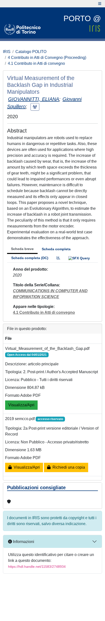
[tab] (58, 258)
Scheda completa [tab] (56, 249)
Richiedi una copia (68, 467)
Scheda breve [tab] (22, 249)
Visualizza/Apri (21, 405)
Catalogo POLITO (30, 52)
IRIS (6, 52)
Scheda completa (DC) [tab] (29, 258)
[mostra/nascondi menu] (99, 3)
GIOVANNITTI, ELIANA (33, 99)
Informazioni (23, 542)
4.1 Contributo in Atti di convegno (36, 63)
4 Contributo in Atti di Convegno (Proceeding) (47, 57)
